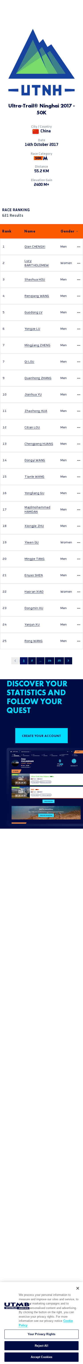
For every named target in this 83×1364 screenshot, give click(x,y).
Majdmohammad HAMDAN (37, 509)
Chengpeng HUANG (39, 443)
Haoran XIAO (34, 591)
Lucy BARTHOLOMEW (37, 263)
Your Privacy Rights (41, 1334)
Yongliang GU (34, 493)
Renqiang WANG (37, 296)
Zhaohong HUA (36, 411)
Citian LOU (32, 427)
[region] (41, 1323)
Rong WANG (33, 641)
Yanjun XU (32, 624)
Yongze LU (32, 328)
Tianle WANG (34, 476)
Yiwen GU (32, 542)
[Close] (78, 1288)
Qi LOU (29, 361)
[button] (15, 660)
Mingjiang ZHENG (37, 345)
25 (59, 660)
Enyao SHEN (34, 575)
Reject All (41, 1345)
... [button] (40, 660)
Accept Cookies (41, 1357)
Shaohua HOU (35, 279)
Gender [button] (68, 231)
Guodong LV (33, 312)
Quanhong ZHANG (38, 378)
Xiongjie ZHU (34, 526)
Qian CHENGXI (35, 246)
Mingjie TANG (34, 558)
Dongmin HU (34, 608)
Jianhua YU (33, 394)
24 (49, 660)
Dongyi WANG (35, 460)
